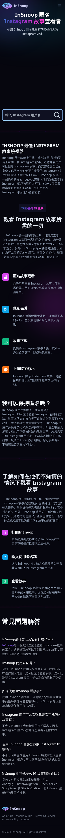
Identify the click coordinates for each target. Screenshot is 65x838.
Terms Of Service (45, 816)
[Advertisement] (32, 73)
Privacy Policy (10, 819)
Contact (25, 819)
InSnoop (21, 5)
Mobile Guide (24, 816)
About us (7, 816)
